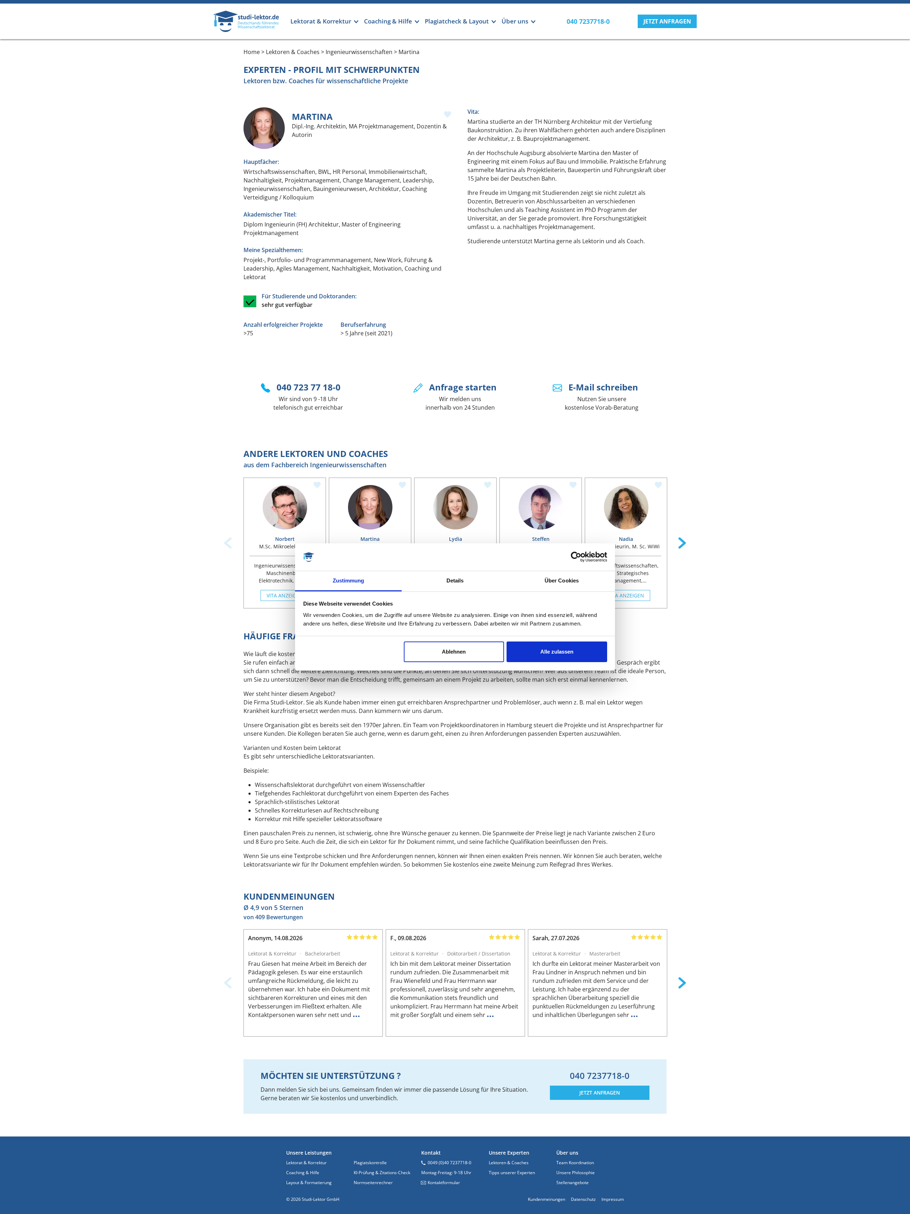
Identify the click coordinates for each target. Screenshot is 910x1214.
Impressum (612, 1199)
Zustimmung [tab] (348, 580)
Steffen (541, 539)
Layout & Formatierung (309, 1183)
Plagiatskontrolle (370, 1163)
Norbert (285, 539)
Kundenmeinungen (546, 1199)
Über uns (567, 1152)
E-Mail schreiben (603, 387)
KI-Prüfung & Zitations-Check (382, 1173)
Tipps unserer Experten (512, 1173)
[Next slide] (682, 543)
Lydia (455, 539)
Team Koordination (575, 1163)
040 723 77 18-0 (309, 387)
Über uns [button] (515, 21)
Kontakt (431, 1152)
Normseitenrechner (373, 1183)
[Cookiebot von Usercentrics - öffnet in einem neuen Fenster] (576, 557)
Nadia (626, 539)
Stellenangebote (572, 1183)
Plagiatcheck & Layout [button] (457, 21)
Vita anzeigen (285, 595)
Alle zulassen (556, 652)
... (356, 1013)
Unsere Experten (509, 1152)
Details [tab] (455, 580)
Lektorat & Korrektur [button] (320, 21)
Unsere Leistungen (309, 1152)
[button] (667, 21)
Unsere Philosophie (575, 1173)
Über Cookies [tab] (562, 580)
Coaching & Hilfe (302, 1173)
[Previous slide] (228, 543)
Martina (370, 539)
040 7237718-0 (600, 1075)
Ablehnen (454, 652)
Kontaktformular (444, 1183)
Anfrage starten (463, 387)
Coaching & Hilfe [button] (388, 21)
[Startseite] (246, 21)
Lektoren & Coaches (509, 1163)
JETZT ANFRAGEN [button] (599, 1092)
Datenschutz (583, 1199)
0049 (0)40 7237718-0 (449, 1163)
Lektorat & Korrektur (306, 1163)
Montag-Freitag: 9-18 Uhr (446, 1173)
